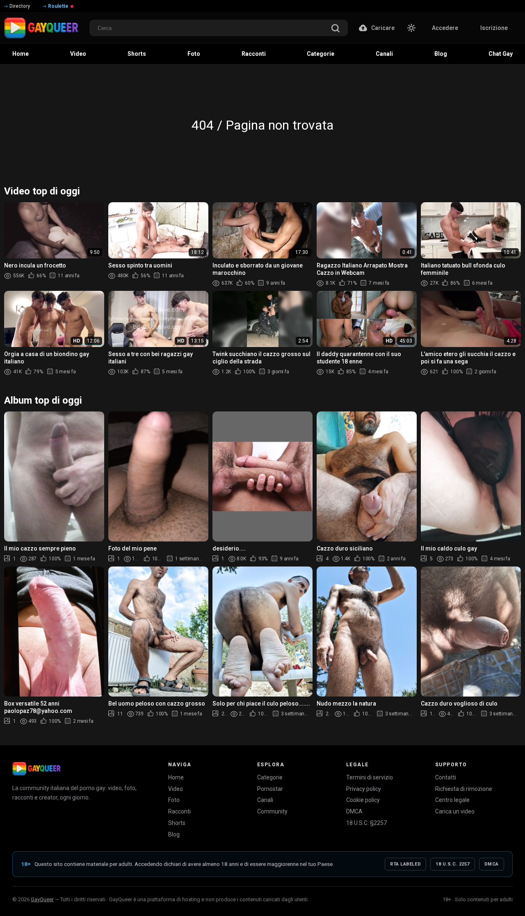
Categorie (270, 777)
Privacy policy (363, 789)
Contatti (445, 777)
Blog (174, 834)
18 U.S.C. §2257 (366, 823)
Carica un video (455, 811)
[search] (335, 29)
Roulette (58, 6)
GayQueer (42, 899)
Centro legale (452, 800)
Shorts (176, 823)
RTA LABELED (405, 864)
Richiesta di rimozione (463, 789)
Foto (174, 800)
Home (176, 777)
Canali (265, 800)
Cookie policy (363, 800)
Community (272, 811)
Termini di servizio (369, 777)
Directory (19, 6)
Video (175, 789)
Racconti (179, 811)
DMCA (354, 811)
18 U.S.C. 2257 (453, 864)
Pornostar (270, 789)
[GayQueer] (36, 769)
